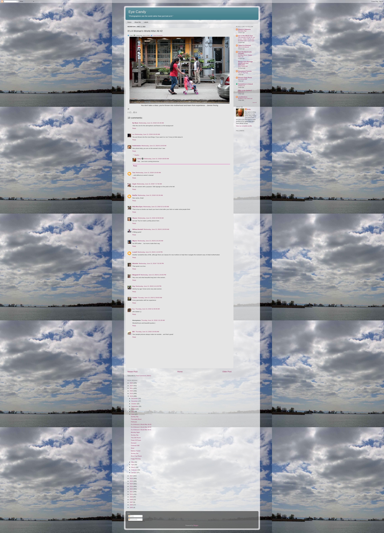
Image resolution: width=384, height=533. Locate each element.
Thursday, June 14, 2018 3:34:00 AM (147, 331)
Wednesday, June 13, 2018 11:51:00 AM (150, 241)
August (133, 409)
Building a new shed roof (245, 98)
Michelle (135, 263)
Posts (132, 516)
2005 (131, 507)
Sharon (134, 218)
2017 (131, 476)
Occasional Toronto (245, 71)
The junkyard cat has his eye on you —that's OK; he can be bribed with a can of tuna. (246, 39)
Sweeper (133, 443)
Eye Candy (137, 12)
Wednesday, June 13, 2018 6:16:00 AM (153, 145)
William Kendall (137, 229)
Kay (133, 286)
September (135, 406)
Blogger (195, 525)
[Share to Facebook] (134, 112)
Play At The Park (243, 73)
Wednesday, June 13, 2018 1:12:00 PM (150, 252)
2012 (131, 489)
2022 (131, 385)
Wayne (134, 241)
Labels (146, 22)
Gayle (134, 184)
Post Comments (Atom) (143, 375)
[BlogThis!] (130, 112)
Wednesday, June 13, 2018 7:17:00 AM (149, 184)
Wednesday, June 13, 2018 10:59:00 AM (151, 218)
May (132, 462)
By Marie (135, 123)
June (133, 414)
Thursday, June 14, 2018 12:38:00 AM (150, 297)
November (134, 401)
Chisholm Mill (135, 445)
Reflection (241, 92)
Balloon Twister (135, 451)
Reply (134, 128)
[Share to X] (132, 112)
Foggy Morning (135, 459)
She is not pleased (243, 47)
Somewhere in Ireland (245, 84)
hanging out (241, 85)
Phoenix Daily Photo (245, 77)
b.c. (133, 309)
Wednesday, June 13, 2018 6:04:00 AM (147, 134)
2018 (131, 396)
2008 (131, 499)
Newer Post (133, 372)
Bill (133, 331)
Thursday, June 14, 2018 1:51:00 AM (153, 320)
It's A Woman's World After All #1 (141, 430)
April (132, 464)
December (134, 398)
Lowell (134, 252)
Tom (133, 172)
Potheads (134, 422)
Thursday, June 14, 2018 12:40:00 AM (148, 309)
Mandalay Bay (242, 31)
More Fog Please (136, 456)
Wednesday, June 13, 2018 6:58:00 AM (156, 158)
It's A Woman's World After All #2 (141, 427)
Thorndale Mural (136, 419)
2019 (131, 393)
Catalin (134, 297)
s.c (133, 134)
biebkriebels (136, 145)
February (134, 470)
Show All (254, 102)
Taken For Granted (244, 45)
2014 (131, 484)
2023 (131, 383)
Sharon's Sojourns (244, 29)
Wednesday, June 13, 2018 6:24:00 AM (148, 172)
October (134, 403)
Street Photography (158, 35)
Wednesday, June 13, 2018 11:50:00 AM (156, 229)
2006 (131, 505)
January (134, 472)
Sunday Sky (134, 416)
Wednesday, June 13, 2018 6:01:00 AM (151, 123)
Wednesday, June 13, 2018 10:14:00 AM (156, 206)
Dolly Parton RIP (243, 66)
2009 (131, 497)
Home (129, 22)
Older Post (227, 372)
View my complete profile (244, 126)
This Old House (136, 437)
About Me (137, 22)
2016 (131, 478)
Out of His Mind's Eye (245, 36)
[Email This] (129, 112)
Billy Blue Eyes (137, 206)
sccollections (242, 97)
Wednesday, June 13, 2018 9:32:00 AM (150, 195)
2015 (131, 481)
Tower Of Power (136, 440)
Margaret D (136, 275)
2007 (131, 502)
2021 (131, 388)
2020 (131, 391)
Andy (139, 158)
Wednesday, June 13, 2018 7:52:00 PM (151, 263)
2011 (131, 491)
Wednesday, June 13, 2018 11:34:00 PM (153, 275)
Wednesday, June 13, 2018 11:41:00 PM (148, 286)
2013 (131, 486)
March (133, 467)
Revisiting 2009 (242, 79)
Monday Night (135, 432)
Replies (136, 155)
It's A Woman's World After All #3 (141, 424)
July (132, 411)
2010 (131, 494)
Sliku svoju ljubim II (245, 90)
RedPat (134, 195)
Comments (133, 519)
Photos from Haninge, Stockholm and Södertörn (245, 63)
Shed (132, 448)
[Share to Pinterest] (136, 112)
